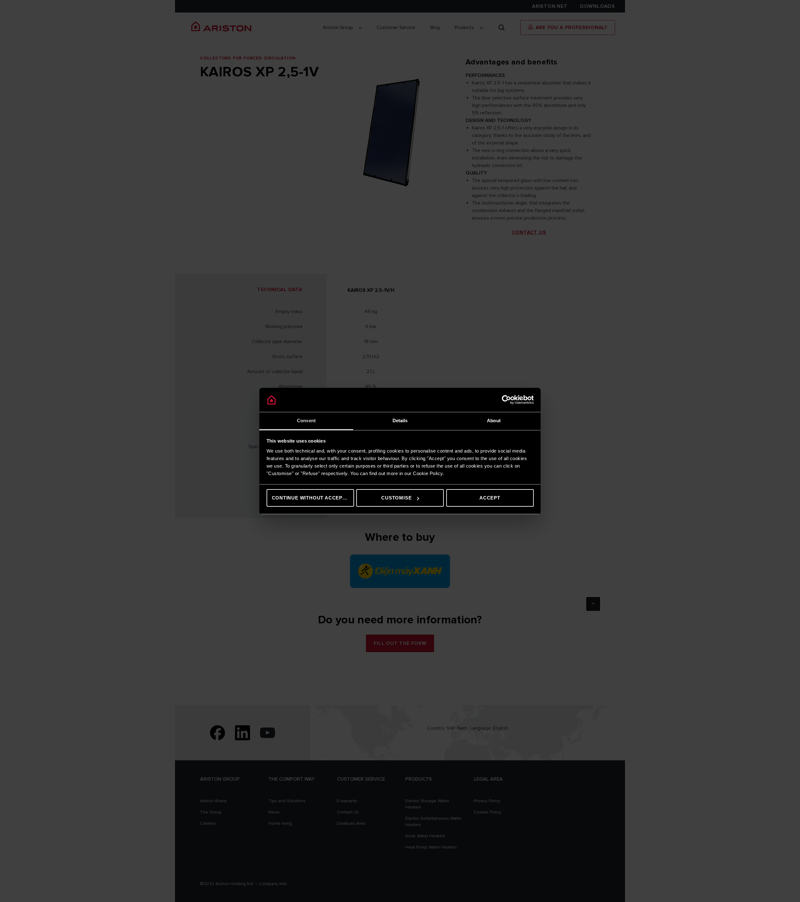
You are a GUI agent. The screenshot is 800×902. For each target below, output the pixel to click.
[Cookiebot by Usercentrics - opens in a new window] (506, 400)
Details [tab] (400, 420)
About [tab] (494, 420)
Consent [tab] (306, 420)
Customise (396, 497)
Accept (489, 497)
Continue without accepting (313, 497)
